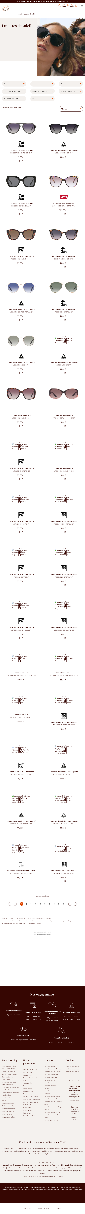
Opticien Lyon (34, 1148)
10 (63, 904)
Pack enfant (27, 1113)
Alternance (21, 257)
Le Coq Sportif (63, 151)
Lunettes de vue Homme (52, 1072)
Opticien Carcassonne (62, 1151)
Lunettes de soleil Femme (42, 932)
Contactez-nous (28, 1072)
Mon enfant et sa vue (9, 1074)
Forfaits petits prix (50, 1077)
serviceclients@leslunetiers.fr (74, 1090)
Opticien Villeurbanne (21, 1151)
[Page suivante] (70, 904)
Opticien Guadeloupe (36, 1154)
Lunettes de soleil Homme (42, 934)
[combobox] (14, 84)
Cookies (58, 1208)
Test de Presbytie (8, 1111)
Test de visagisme (8, 1103)
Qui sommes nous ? (30, 1069)
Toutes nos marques (51, 1120)
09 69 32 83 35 (74, 1086)
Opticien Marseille (21, 1148)
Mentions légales (29, 1094)
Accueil (19, 14)
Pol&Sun (21, 151)
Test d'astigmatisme (8, 1117)
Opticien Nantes (60, 1148)
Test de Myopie (7, 1114)
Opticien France (77, 1151)
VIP (21, 416)
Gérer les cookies (29, 1116)
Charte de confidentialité (31, 1099)
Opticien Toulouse (46, 1148)
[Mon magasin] (68, 5)
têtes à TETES (21, 872)
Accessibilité (27, 1110)
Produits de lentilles (72, 1072)
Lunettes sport (49, 1080)
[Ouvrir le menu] (82, 5)
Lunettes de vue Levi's (52, 1112)
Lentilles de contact (72, 1066)
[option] (14, 84)
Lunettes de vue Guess (52, 1096)
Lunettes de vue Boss (51, 1099)
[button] (72, 5)
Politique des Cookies (30, 1097)
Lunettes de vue (49, 1066)
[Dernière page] (74, 904)
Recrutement (27, 1075)
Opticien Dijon (35, 1151)
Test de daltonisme (8, 1109)
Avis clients (27, 1107)
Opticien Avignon (47, 1151)
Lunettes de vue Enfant (52, 1074)
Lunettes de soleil (50, 1083)
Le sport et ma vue (8, 1071)
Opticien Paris (8, 1148)
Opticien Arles (7, 1151)
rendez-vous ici (62, 1)
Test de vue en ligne (8, 1106)
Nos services (27, 1086)
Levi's (63, 204)
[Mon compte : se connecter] (76, 5)
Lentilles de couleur (72, 1069)
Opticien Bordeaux (73, 1148)
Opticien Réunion (51, 1154)
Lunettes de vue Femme (52, 1069)
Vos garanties (27, 1083)
